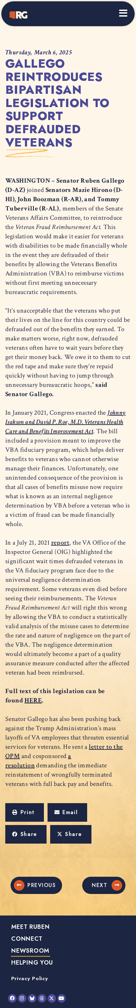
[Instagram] (22, 998)
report (60, 542)
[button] (24, 812)
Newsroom (30, 950)
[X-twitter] (52, 998)
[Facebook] (12, 998)
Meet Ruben (30, 926)
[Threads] (42, 998)
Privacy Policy (29, 978)
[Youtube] (61, 998)
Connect (26, 938)
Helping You (32, 962)
